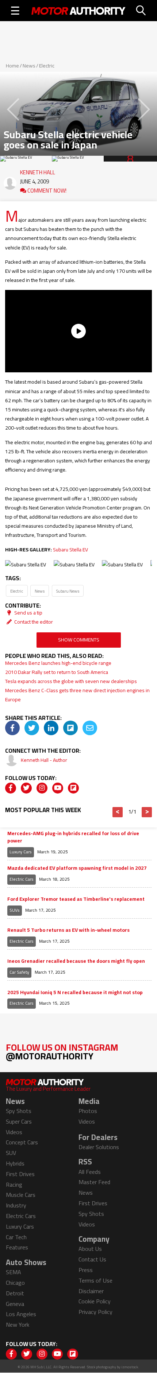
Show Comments (78, 639)
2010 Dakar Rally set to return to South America (56, 672)
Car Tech (16, 1237)
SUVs (14, 910)
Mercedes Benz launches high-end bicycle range (58, 663)
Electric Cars (21, 879)
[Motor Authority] (78, 10)
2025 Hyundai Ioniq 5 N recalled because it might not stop (75, 992)
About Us (90, 1248)
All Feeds (89, 1171)
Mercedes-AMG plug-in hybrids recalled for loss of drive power (73, 837)
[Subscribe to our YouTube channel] (57, 788)
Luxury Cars (20, 852)
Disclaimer (91, 1290)
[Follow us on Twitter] (26, 788)
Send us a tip (27, 612)
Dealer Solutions (98, 1146)
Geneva (15, 1303)
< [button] (118, 812)
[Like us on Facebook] (10, 788)
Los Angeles (21, 1313)
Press (85, 1269)
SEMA (13, 1272)
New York (17, 1324)
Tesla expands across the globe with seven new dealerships (71, 681)
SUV (11, 1152)
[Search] (141, 10)
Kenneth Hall (37, 170)
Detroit (15, 1293)
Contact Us (92, 1259)
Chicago (15, 1282)
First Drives (20, 1173)
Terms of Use (95, 1280)
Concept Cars (22, 1142)
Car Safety (19, 972)
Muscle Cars (20, 1194)
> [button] (147, 812)
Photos (87, 1110)
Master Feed (94, 1181)
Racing (14, 1184)
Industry (16, 1205)
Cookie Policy (94, 1301)
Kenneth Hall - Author (44, 760)
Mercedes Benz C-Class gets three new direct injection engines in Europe (77, 695)
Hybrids (15, 1163)
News (29, 65)
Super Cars (19, 1121)
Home (12, 65)
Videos (14, 1131)
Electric (46, 65)
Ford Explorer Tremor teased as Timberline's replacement (76, 899)
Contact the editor (33, 622)
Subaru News (67, 591)
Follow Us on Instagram (62, 1051)
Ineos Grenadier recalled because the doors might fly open (76, 961)
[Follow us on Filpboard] (73, 788)
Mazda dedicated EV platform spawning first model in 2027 (77, 868)
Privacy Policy (95, 1311)
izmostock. (130, 1367)
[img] (12, 728)
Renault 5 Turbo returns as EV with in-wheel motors (68, 930)
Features (17, 1247)
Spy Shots (18, 1110)
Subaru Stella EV (70, 549)
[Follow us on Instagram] (42, 788)
